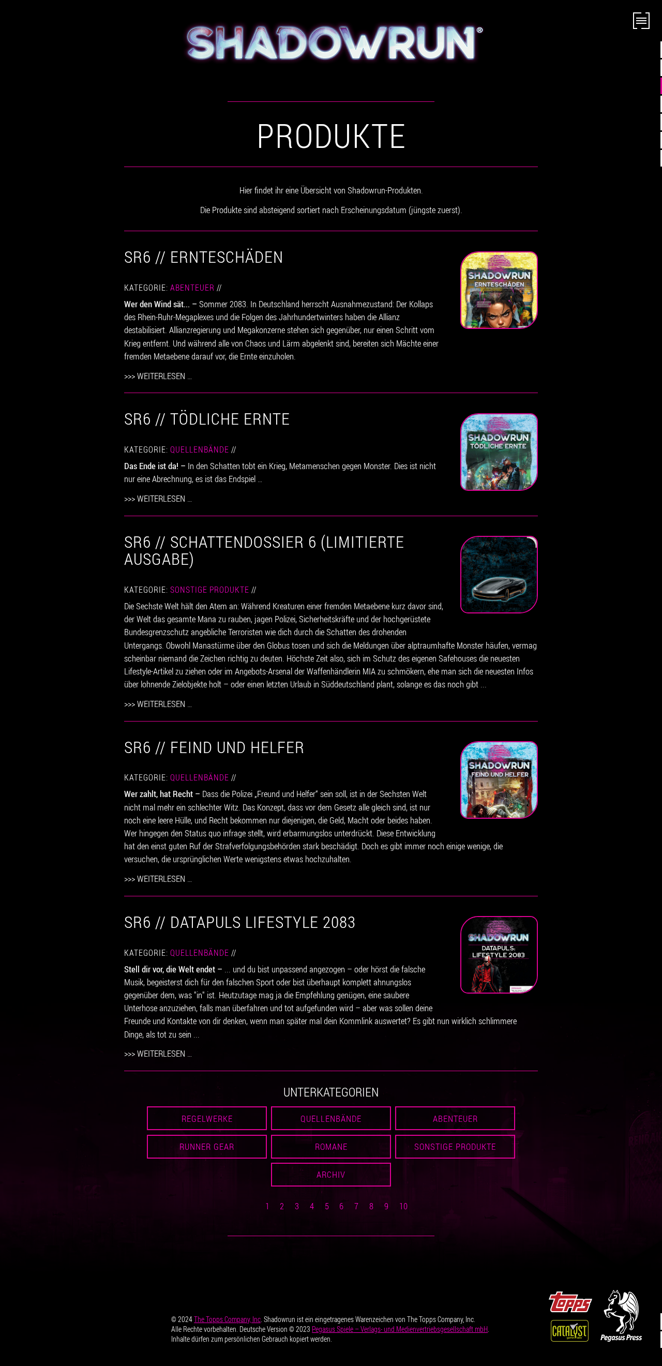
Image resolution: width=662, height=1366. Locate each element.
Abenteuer (192, 287)
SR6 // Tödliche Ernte (207, 418)
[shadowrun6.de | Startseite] (331, 42)
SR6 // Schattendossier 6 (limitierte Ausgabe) (264, 550)
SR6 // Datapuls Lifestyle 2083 (240, 921)
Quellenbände (199, 449)
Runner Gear (206, 1146)
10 (403, 1206)
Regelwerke (207, 1118)
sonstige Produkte (209, 589)
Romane (331, 1146)
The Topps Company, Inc (227, 1319)
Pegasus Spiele (400, 1329)
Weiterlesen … (164, 376)
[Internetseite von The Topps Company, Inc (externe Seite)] (570, 1300)
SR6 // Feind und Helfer (214, 746)
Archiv (331, 1174)
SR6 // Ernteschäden (203, 256)
